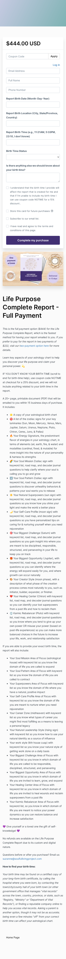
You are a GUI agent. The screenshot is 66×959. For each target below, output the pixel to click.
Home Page (13, 937)
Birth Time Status (16, 150)
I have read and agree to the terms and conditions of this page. (31, 228)
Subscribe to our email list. (24, 218)
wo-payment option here (34, 345)
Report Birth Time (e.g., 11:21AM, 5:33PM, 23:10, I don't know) (31, 134)
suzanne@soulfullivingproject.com (22, 858)
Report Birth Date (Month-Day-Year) (27, 98)
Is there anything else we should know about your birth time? (33, 167)
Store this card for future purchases (31, 211)
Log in (56, 64)
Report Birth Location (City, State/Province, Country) (32, 115)
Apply (54, 56)
